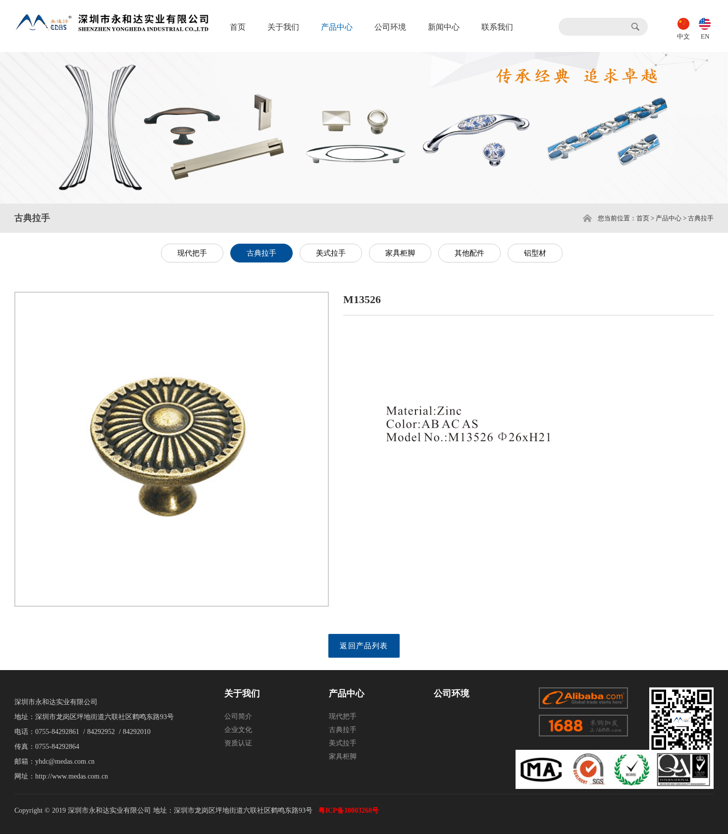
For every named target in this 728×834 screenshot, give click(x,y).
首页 (238, 27)
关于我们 (283, 27)
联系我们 (497, 27)
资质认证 (238, 743)
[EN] (705, 22)
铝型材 (535, 253)
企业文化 (238, 729)
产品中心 (337, 27)
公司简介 (238, 716)
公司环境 (390, 27)
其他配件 (469, 253)
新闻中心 (444, 27)
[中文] (683, 22)
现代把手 (192, 253)
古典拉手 (261, 253)
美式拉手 (331, 253)
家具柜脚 (400, 253)
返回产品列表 (364, 645)
